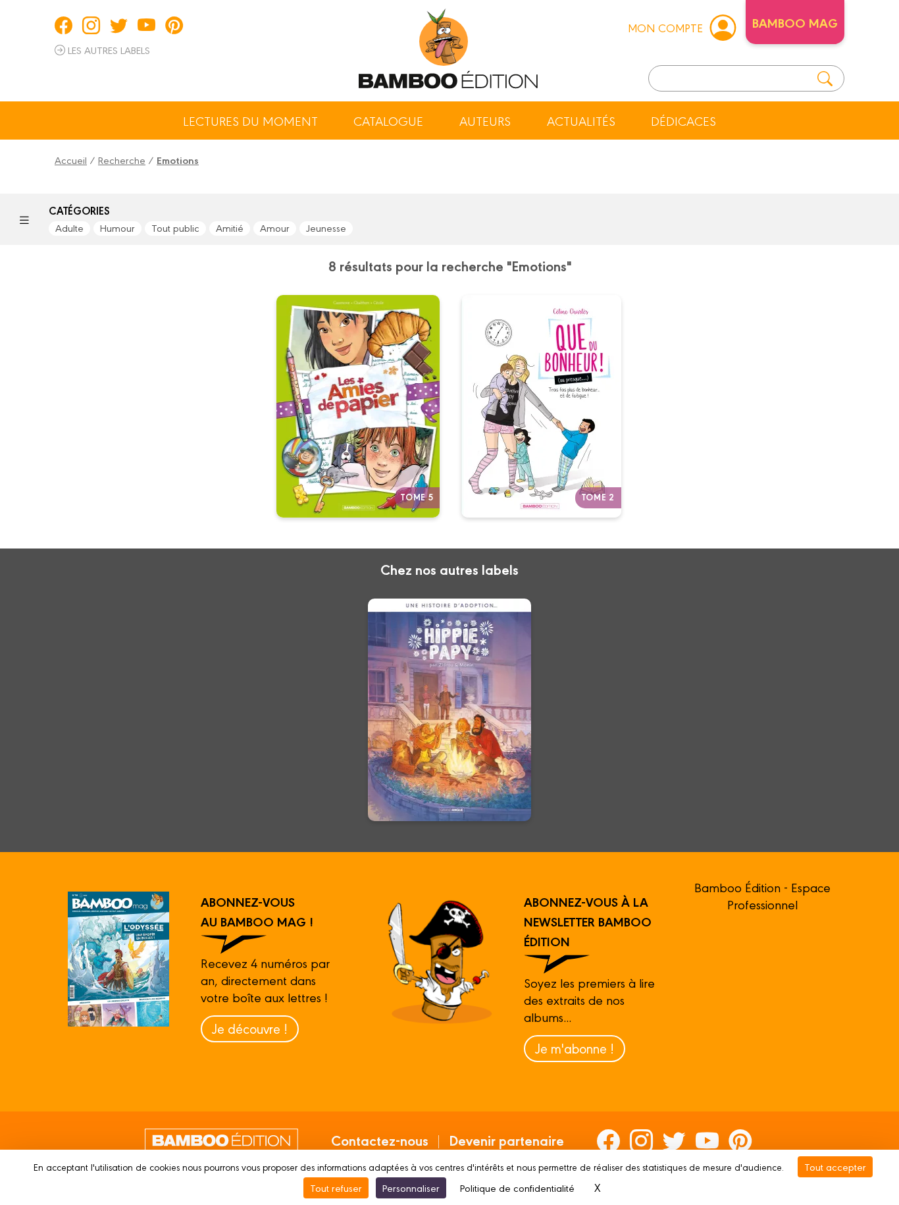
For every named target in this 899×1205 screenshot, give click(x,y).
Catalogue (388, 120)
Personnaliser (411, 1187)
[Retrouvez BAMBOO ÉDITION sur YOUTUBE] (146, 25)
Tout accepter (835, 1166)
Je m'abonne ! (574, 1048)
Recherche (121, 160)
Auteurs (485, 120)
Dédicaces (683, 120)
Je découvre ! (250, 1028)
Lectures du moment (250, 120)
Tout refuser (336, 1187)
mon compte (665, 27)
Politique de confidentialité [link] (517, 1187)
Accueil (71, 160)
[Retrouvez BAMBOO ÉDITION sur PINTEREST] (174, 25)
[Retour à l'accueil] (448, 46)
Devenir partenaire (506, 1140)
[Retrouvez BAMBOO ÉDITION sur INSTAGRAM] (91, 25)
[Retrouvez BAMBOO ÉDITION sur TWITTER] (119, 25)
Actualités (581, 120)
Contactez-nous (379, 1140)
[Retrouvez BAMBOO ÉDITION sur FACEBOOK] (63, 25)
